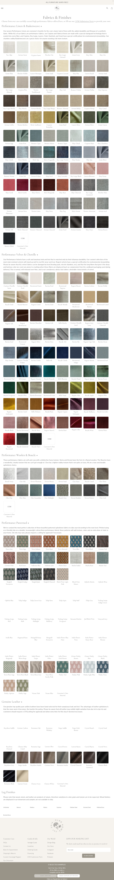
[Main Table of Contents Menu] (2, 8)
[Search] (107, 8)
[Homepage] (57, 8)
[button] (5, 842)
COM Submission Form (84, 21)
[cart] (112, 8)
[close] (113, 1)
